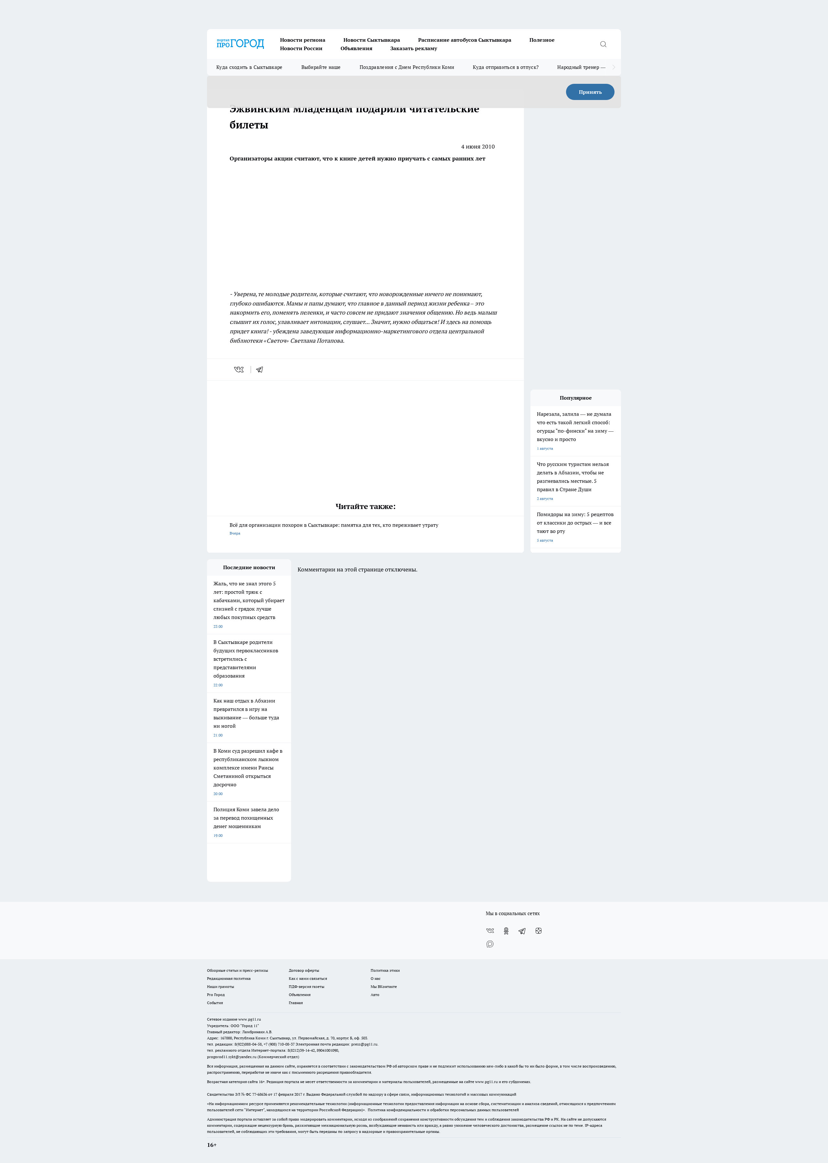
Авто (375, 994)
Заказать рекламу (413, 48)
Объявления (356, 48)
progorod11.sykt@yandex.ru (231, 1056)
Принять (590, 92)
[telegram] (261, 369)
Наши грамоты (220, 986)
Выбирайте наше (321, 67)
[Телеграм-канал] (522, 931)
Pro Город (216, 994)
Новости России (301, 48)
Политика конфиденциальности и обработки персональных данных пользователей (443, 1109)
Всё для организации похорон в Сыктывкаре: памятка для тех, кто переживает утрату (334, 529)
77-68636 (259, 1094)
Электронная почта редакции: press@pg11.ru (336, 1044)
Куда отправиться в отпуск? (506, 67)
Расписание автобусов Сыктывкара (464, 40)
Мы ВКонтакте (384, 986)
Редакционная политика (229, 978)
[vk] (239, 369)
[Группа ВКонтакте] (490, 931)
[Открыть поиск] (603, 44)
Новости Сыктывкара (371, 40)
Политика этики (385, 970)
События (215, 1002)
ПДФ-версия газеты (306, 986)
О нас (376, 978)
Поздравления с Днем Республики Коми (407, 67)
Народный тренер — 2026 (587, 67)
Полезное (542, 40)
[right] (613, 67)
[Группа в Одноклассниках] (506, 931)
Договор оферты (304, 970)
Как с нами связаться (308, 978)
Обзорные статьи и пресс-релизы (237, 970)
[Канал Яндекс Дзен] (538, 931)
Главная (296, 1002)
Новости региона (302, 40)
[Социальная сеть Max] (490, 943)
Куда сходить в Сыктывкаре (249, 67)
